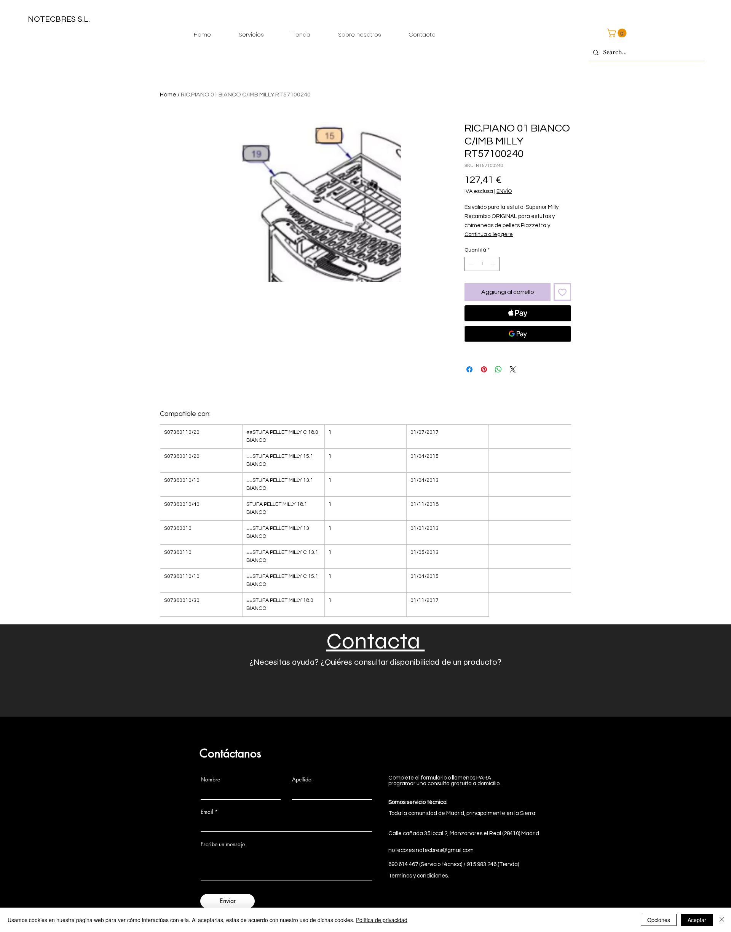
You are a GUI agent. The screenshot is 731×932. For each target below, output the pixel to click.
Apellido (301, 779)
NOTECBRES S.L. (59, 19)
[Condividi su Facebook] (469, 369)
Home (168, 94)
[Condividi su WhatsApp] (498, 369)
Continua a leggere (488, 234)
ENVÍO (504, 191)
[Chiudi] (721, 920)
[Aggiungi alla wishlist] (562, 292)
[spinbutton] (482, 264)
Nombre (210, 779)
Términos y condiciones (418, 876)
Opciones (658, 920)
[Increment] (493, 264)
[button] (618, 33)
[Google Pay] (517, 334)
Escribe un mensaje (223, 844)
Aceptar (697, 920)
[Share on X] (512, 369)
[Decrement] (470, 264)
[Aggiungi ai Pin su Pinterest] (483, 369)
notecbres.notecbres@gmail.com (431, 850)
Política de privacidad (381, 920)
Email (207, 812)
